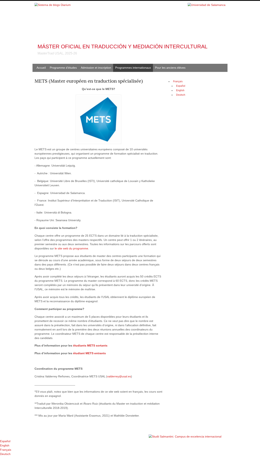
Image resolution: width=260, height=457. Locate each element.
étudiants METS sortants (90, 345)
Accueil (41, 67)
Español (5, 441)
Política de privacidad (136, 434)
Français (178, 81)
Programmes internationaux (133, 67)
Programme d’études (63, 67)
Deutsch (5, 454)
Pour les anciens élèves (170, 67)
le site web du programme (71, 248)
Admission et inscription (96, 67)
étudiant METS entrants (89, 353)
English (4, 445)
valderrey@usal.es (119, 376)
